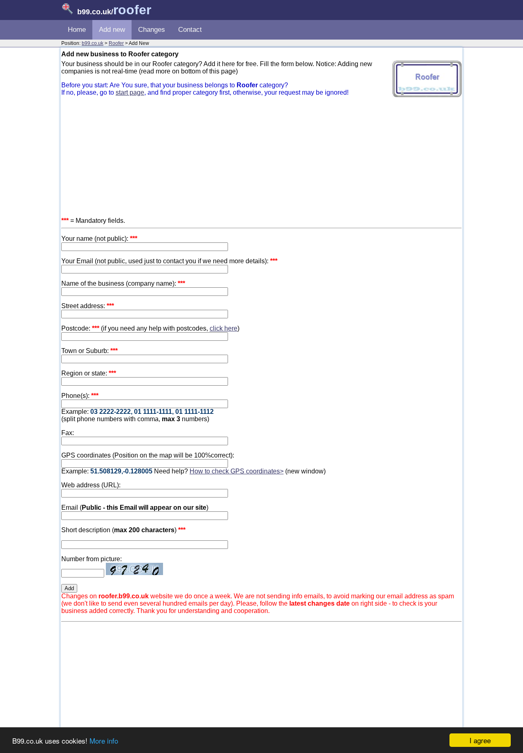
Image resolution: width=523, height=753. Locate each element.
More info (103, 740)
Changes (151, 29)
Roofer (116, 43)
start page (130, 92)
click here (223, 328)
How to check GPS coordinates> (237, 471)
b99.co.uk (92, 43)
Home (77, 29)
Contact (190, 29)
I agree (480, 740)
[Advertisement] (261, 160)
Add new (112, 29)
